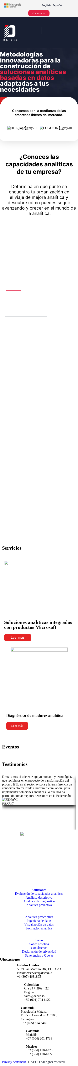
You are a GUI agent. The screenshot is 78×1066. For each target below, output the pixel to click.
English (46, 5)
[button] (10, 310)
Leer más (18, 637)
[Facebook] (5, 882)
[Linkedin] (27, 882)
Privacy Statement (14, 1062)
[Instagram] (16, 882)
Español (57, 5)
